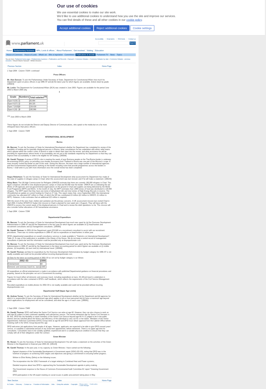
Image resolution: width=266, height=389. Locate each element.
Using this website (63, 384)
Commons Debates (81, 59)
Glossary (19, 384)
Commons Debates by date (99, 59)
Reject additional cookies (112, 28)
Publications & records (85, 55)
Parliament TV (102, 55)
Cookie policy (94, 384)
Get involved (79, 50)
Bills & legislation (56, 55)
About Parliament (64, 50)
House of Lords (31, 55)
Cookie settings (142, 28)
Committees (69, 55)
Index (59, 66)
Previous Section (14, 66)
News (112, 55)
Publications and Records (57, 59)
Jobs (53, 384)
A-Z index (10, 384)
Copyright (74, 384)
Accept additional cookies (75, 28)
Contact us (132, 39)
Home (9, 50)
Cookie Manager (84, 385)
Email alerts (111, 39)
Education (99, 50)
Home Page (106, 66)
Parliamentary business (24, 50)
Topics (119, 55)
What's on (43, 55)
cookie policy (134, 19)
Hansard (71, 59)
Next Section (13, 380)
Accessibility (99, 39)
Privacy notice (84, 384)
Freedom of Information (41, 384)
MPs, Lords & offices (45, 50)
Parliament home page (22, 59)
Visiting (90, 50)
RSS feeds (121, 39)
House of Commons (14, 55)
